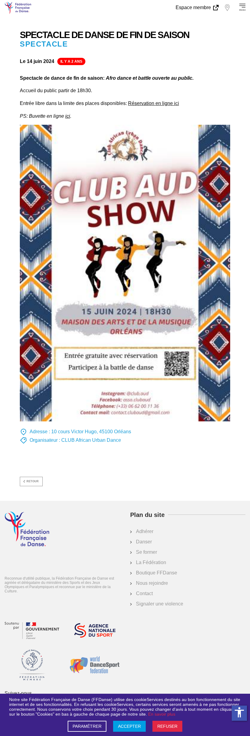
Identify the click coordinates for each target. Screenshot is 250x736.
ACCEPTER (129, 726)
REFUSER (167, 726)
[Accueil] (27, 529)
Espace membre (194, 7)
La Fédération (151, 562)
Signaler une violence (159, 603)
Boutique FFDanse (156, 572)
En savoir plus (161, 714)
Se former (146, 552)
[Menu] (242, 7)
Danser (144, 541)
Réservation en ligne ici (153, 103)
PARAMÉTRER (87, 726)
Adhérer (144, 531)
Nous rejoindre (152, 583)
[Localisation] (227, 7)
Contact (144, 593)
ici (67, 116)
